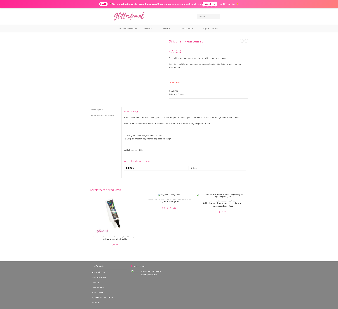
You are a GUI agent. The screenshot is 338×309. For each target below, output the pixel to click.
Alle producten (98, 272)
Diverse (181, 94)
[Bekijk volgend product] (246, 41)
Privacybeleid (98, 292)
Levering (95, 282)
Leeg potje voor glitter (169, 201)
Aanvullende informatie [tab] (102, 115)
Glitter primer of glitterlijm (115, 239)
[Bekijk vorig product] (242, 41)
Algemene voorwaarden (102, 297)
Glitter (109, 237)
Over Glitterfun (98, 287)
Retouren (96, 302)
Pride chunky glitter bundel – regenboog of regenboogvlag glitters (222, 204)
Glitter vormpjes (117, 237)
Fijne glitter (102, 237)
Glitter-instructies (99, 277)
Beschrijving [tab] (97, 110)
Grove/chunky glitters (130, 237)
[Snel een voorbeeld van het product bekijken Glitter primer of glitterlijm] (140, 198)
